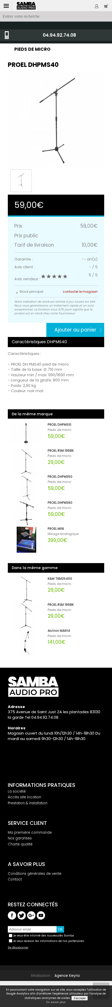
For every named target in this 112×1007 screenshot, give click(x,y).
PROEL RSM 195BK (61, 451)
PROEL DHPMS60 (60, 503)
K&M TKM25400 (60, 579)
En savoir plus (56, 1002)
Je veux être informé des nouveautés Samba (43, 936)
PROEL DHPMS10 (59, 425)
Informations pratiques (41, 785)
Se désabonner (18, 947)
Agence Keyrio (67, 975)
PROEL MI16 (56, 529)
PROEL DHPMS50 (60, 477)
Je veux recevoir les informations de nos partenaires (48, 941)
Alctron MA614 (59, 631)
